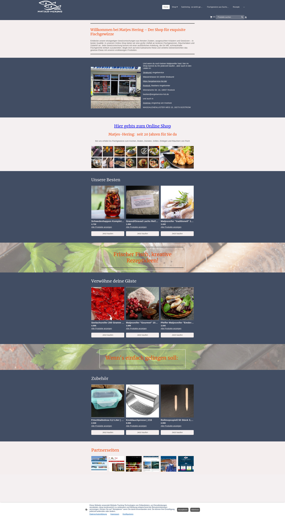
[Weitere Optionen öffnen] (244, 7)
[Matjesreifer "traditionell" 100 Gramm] (177, 218)
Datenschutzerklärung (98, 514)
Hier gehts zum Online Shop (142, 126)
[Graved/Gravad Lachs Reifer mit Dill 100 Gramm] (142, 218)
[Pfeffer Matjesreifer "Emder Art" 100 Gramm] (177, 319)
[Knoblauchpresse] (142, 417)
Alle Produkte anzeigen (101, 227)
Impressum (114, 514)
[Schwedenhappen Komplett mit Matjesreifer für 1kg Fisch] (107, 218)
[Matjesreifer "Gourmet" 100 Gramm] (142, 319)
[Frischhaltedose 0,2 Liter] (107, 417)
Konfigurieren (128, 514)
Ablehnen (195, 510)
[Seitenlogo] (50, 7)
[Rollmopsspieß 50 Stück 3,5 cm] (177, 417)
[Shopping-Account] (245, 17)
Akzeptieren (182, 510)
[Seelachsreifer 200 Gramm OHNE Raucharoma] (107, 319)
